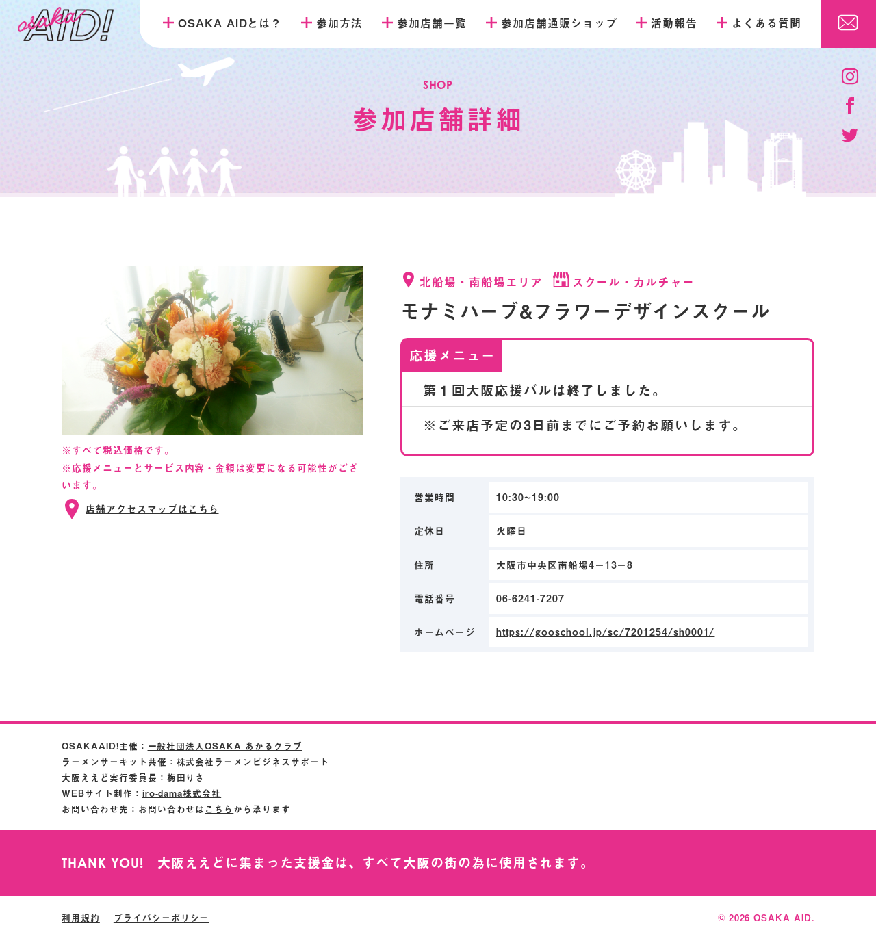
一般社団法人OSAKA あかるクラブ (225, 745)
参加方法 (339, 22)
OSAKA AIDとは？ (230, 22)
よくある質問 (766, 22)
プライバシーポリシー (161, 917)
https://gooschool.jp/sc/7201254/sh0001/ (605, 632)
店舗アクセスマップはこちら (152, 509)
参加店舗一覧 (432, 22)
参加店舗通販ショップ (559, 22)
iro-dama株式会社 (182, 792)
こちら (219, 808)
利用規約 (81, 917)
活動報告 (674, 22)
